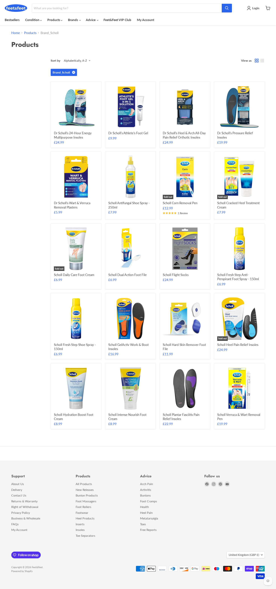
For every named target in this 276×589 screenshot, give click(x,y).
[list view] (262, 60)
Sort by (55, 60)
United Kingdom (244, 554)
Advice (91, 20)
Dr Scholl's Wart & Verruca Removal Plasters (72, 205)
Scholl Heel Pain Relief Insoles (237, 345)
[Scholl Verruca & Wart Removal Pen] (239, 388)
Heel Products (85, 518)
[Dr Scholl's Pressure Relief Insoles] (239, 107)
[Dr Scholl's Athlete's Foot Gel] (130, 107)
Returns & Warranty (24, 501)
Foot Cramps (148, 501)
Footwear (82, 512)
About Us (17, 484)
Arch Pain (146, 484)
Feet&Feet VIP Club (117, 20)
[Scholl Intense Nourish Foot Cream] (130, 388)
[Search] (227, 8)
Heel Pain (146, 512)
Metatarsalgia (149, 518)
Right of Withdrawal (24, 507)
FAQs (15, 524)
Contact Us (18, 495)
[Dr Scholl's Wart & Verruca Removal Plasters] (76, 177)
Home (15, 33)
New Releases (85, 489)
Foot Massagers (86, 501)
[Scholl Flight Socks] (185, 248)
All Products (84, 484)
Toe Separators (85, 535)
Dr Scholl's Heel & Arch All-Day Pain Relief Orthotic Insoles (184, 135)
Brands (73, 20)
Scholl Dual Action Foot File (127, 275)
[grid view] (256, 60)
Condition (32, 20)
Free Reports (148, 529)
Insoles (80, 529)
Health (144, 507)
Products (54, 20)
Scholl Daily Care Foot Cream (74, 275)
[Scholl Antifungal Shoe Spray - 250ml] (130, 177)
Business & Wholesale (25, 518)
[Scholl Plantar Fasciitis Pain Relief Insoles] (185, 388)
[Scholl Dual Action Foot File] (130, 248)
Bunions (145, 495)
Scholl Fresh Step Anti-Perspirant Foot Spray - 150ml (238, 277)
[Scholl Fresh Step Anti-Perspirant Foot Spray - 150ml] (239, 248)
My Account (145, 20)
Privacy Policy (20, 512)
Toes (143, 524)
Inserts (80, 524)
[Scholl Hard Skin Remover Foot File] (185, 318)
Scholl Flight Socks (176, 275)
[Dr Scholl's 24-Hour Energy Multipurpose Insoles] (76, 107)
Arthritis (145, 489)
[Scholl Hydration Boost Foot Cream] (76, 388)
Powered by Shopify (22, 571)
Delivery (16, 489)
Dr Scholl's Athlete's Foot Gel (128, 133)
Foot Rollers (83, 507)
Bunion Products (87, 495)
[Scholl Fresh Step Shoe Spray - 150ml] (76, 318)
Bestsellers (12, 20)
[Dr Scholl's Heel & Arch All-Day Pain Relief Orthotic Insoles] (185, 107)
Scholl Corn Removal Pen (180, 203)
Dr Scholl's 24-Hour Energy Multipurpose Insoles (73, 135)
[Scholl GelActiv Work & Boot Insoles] (130, 318)
